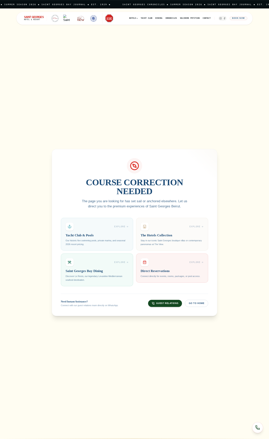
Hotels (133, 18)
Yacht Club (146, 18)
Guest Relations (167, 303)
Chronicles (171, 18)
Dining (158, 18)
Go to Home (196, 303)
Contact (207, 18)
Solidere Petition (190, 18)
